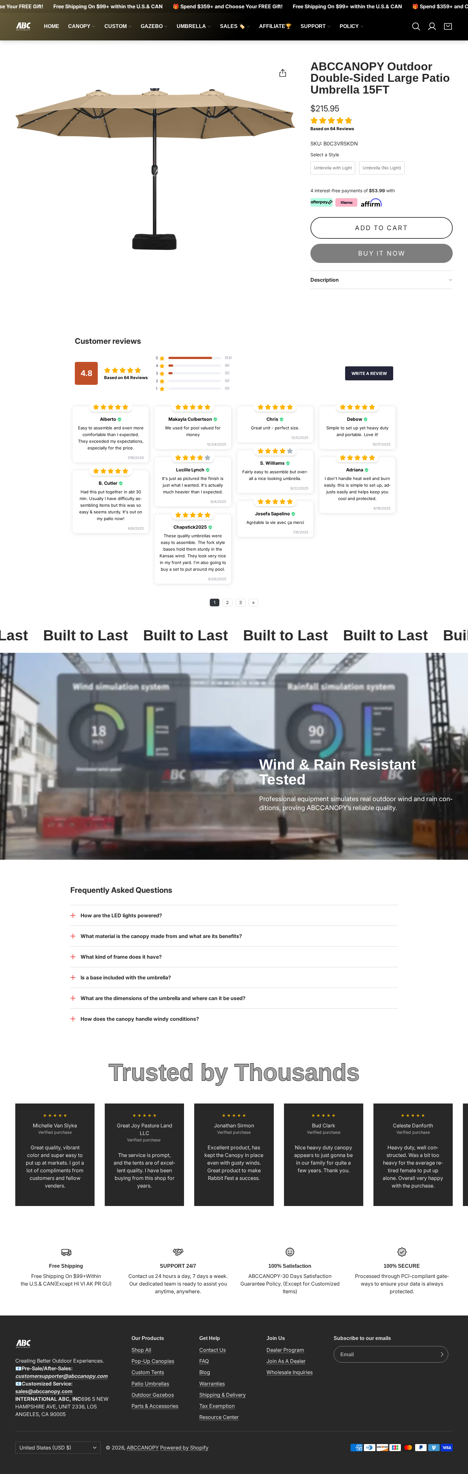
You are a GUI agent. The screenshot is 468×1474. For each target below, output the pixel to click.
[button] (416, 26)
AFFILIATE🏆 (275, 26)
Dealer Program (285, 1350)
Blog (204, 1372)
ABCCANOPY (143, 1447)
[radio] (332, 167)
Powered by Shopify (184, 1447)
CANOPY (79, 26)
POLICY (349, 26)
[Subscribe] (442, 1354)
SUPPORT (313, 26)
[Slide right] (453, 1155)
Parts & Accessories (154, 1406)
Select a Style (324, 154)
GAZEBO (152, 26)
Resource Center (219, 1417)
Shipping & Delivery (222, 1395)
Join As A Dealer (286, 1361)
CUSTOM (115, 26)
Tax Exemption (217, 1406)
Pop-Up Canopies (152, 1361)
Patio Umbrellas (150, 1383)
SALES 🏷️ (232, 26)
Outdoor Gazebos (152, 1395)
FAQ (204, 1361)
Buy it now (381, 253)
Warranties (212, 1383)
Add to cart (381, 228)
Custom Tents (147, 1372)
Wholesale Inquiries (289, 1372)
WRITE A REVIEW (369, 373)
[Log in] (432, 26)
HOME (51, 26)
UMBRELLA (191, 26)
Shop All (141, 1350)
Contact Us (212, 1350)
